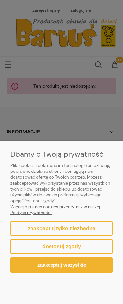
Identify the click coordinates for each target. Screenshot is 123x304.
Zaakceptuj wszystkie (61, 265)
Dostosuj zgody (61, 246)
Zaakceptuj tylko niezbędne (61, 228)
